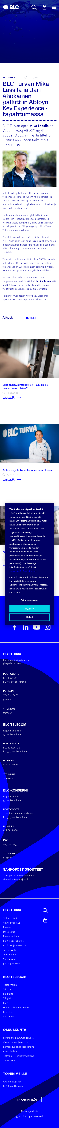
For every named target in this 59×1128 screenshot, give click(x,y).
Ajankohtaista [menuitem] (10, 1051)
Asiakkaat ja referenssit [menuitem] (14, 945)
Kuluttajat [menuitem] (8, 994)
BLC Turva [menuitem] (12, 910)
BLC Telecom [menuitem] (14, 977)
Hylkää (29, 617)
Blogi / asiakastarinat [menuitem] (13, 941)
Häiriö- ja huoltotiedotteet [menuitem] (16, 1007)
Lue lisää (8, 397)
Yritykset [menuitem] (7, 989)
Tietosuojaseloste (29, 1111)
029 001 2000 (10, 764)
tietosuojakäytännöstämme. (23, 571)
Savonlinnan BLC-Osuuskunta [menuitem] (18, 1038)
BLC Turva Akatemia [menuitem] (13, 1086)
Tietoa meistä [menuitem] (10, 918)
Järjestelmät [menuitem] (9, 932)
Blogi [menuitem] (5, 1003)
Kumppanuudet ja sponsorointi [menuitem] (18, 1047)
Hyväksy (29, 608)
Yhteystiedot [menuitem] (9, 959)
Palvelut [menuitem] (7, 927)
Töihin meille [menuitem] (15, 1074)
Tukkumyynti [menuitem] (9, 950)
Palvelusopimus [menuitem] (11, 936)
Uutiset (31, 318)
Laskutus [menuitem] (7, 1012)
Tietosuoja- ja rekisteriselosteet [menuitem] (18, 1056)
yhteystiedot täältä (12, 663)
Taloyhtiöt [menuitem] (8, 998)
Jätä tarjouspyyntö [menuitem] (12, 964)
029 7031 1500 (10, 694)
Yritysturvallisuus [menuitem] (11, 923)
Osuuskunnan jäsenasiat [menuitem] (15, 1042)
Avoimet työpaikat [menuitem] (12, 1082)
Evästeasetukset (29, 600)
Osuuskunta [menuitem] (14, 1030)
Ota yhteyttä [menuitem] (9, 1016)
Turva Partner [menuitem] (10, 955)
